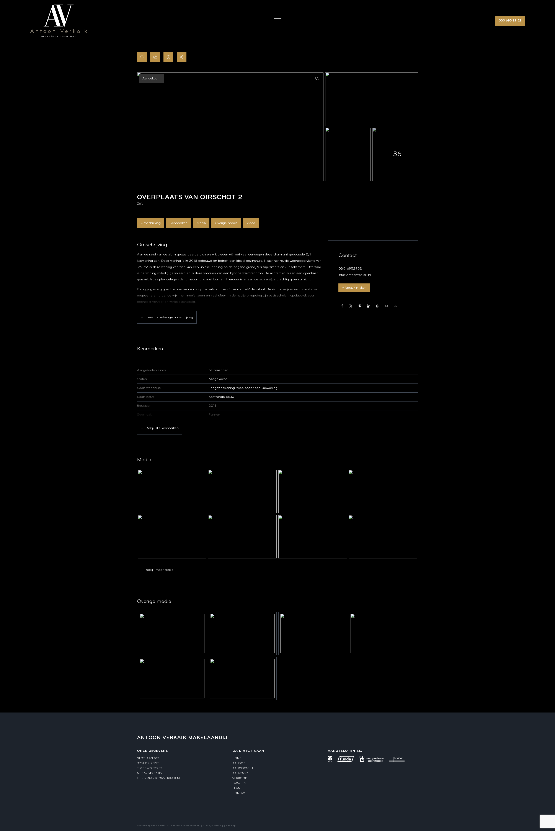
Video (250, 223)
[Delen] (181, 57)
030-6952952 (350, 268)
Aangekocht (242, 768)
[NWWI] (397, 759)
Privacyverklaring (213, 826)
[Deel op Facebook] (342, 306)
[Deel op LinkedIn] (368, 306)
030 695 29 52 (510, 20)
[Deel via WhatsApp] (377, 306)
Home (237, 758)
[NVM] (330, 759)
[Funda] (345, 759)
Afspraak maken (354, 288)
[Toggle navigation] (278, 20)
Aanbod (238, 763)
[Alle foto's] (155, 57)
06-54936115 (152, 773)
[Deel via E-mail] (386, 306)
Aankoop (240, 773)
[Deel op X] (350, 306)
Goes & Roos (158, 826)
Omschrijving (151, 223)
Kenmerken (179, 223)
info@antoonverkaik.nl (354, 275)
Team (236, 788)
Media (201, 223)
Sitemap (231, 826)
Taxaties (239, 783)
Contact (239, 793)
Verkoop (239, 778)
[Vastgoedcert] (371, 759)
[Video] (168, 57)
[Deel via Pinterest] (359, 306)
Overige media (226, 223)
